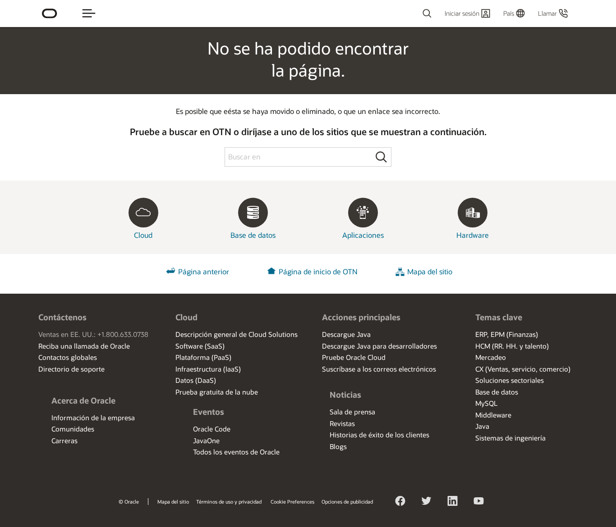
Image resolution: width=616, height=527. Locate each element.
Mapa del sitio (429, 271)
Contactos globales (67, 357)
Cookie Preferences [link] (292, 501)
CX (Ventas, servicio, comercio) (522, 368)
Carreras (64, 440)
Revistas (342, 423)
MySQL (486, 403)
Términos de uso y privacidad (229, 501)
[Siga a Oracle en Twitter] (426, 502)
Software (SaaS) (200, 345)
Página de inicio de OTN (318, 271)
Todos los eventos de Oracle (236, 451)
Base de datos (496, 391)
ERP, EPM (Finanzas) (506, 334)
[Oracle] (49, 13)
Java (482, 426)
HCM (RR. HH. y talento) (512, 345)
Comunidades (72, 428)
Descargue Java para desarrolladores (379, 345)
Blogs (338, 446)
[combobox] (391, 13)
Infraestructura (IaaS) (208, 368)
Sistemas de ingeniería (510, 437)
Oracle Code (211, 428)
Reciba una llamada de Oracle (84, 345)
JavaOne (206, 440)
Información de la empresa (93, 417)
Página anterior (203, 271)
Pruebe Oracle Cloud (354, 357)
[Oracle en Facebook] (400, 502)
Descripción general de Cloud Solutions (236, 334)
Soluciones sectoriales (509, 380)
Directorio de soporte (71, 368)
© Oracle (129, 501)
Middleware (493, 414)
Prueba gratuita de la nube (216, 391)
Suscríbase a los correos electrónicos (379, 368)
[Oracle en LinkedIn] (453, 502)
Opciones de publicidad (347, 501)
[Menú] (89, 13)
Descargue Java (346, 334)
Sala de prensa (352, 411)
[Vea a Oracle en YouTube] (479, 502)
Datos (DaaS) (195, 380)
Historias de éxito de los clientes (379, 434)
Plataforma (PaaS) (203, 357)
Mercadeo (490, 357)
